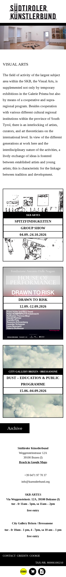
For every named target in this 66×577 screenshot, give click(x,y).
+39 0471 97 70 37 (35, 475)
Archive (14, 428)
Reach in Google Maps (33, 462)
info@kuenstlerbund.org (35, 481)
